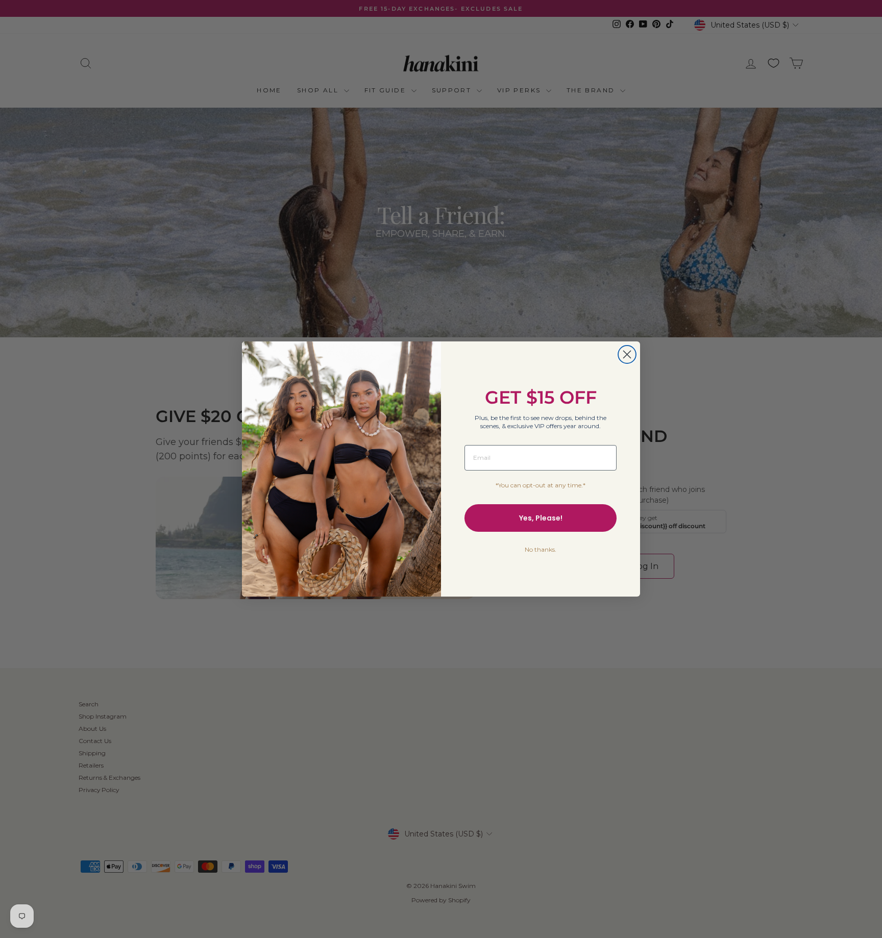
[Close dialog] (627, 354)
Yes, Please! (540, 518)
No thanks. (540, 549)
